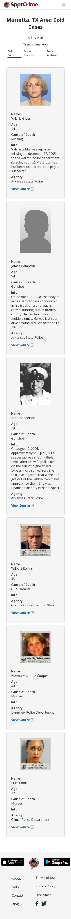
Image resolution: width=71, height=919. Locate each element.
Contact (17, 895)
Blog (15, 904)
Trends (28, 44)
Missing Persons (29, 53)
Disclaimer (43, 895)
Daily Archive (52, 53)
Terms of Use (46, 878)
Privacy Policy (45, 886)
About (16, 878)
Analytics (41, 44)
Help (15, 887)
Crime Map (35, 37)
